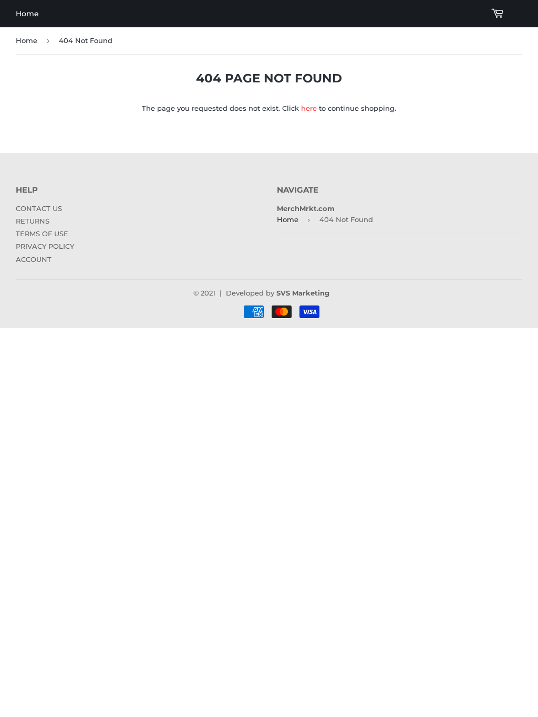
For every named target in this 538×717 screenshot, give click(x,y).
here (309, 108)
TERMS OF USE (42, 233)
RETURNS (32, 221)
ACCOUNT (33, 259)
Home (27, 13)
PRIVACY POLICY (45, 246)
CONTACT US (39, 208)
